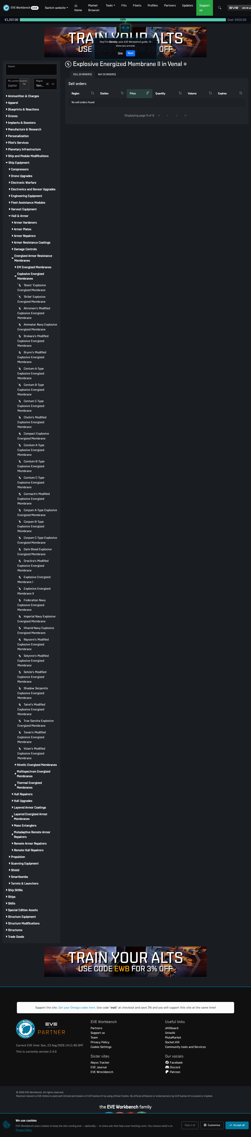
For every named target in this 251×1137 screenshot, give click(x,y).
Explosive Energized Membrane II (33, 591)
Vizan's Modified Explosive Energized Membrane (31, 753)
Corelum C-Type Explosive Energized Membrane (30, 482)
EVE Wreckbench (102, 1072)
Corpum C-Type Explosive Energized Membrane (37, 540)
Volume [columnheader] (192, 93)
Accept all (239, 1125)
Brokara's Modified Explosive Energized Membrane (32, 341)
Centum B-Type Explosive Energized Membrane (30, 389)
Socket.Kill (172, 1042)
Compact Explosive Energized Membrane (33, 436)
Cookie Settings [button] (101, 1047)
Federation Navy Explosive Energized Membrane (31, 605)
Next (130, 53)
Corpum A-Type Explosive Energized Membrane (37, 513)
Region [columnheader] (75, 93)
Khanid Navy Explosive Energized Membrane (35, 630)
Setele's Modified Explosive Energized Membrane (31, 676)
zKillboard (171, 1028)
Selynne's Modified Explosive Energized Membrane (33, 660)
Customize (213, 1125)
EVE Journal (99, 1067)
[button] (21, 8)
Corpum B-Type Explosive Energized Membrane (30, 526)
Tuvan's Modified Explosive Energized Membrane (31, 737)
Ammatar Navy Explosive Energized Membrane (37, 327)
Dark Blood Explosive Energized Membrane (34, 552)
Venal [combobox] (40, 85)
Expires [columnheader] (222, 93)
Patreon (174, 1072)
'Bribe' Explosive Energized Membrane (31, 299)
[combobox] (13, 84)
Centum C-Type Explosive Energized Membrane (30, 406)
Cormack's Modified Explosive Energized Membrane (33, 498)
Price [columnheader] (133, 93)
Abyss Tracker (100, 1062)
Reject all (190, 1125)
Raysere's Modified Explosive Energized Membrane (33, 644)
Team (94, 1037)
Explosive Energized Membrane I (33, 580)
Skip (120, 53)
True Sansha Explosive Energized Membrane (35, 723)
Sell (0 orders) (82, 74)
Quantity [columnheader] (160, 93)
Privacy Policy (24, 1130)
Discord (174, 1067)
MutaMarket (173, 1037)
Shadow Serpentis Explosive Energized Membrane (32, 693)
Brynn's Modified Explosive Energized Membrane (31, 357)
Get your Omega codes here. (77, 1007)
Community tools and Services (185, 1047)
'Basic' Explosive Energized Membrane (31, 288)
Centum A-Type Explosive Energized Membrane (30, 373)
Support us (98, 1032)
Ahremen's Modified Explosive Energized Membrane (33, 313)
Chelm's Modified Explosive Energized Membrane (31, 422)
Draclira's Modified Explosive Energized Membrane (32, 565)
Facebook (176, 1062)
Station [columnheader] (104, 93)
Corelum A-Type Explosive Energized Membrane (30, 450)
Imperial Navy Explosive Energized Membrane (36, 619)
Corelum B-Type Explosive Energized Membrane (31, 466)
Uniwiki (170, 1032)
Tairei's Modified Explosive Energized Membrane (31, 709)
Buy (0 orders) (107, 74)
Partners (96, 1028)
